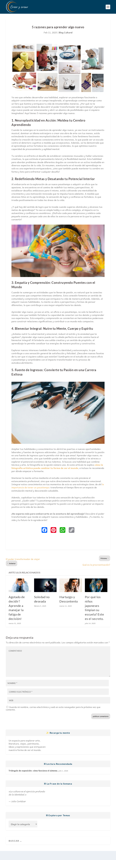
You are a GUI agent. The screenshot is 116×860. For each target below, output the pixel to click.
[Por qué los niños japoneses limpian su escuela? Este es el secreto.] (96, 585)
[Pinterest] (53, 530)
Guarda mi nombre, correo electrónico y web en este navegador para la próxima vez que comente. (53, 708)
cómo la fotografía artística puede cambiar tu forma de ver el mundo (57, 466)
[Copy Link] (71, 530)
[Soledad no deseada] (45, 585)
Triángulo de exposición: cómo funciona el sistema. (33, 770)
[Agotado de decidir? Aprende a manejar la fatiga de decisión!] (20, 585)
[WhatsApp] (62, 530)
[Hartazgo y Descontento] (70, 585)
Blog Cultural (65, 32)
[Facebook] (44, 530)
